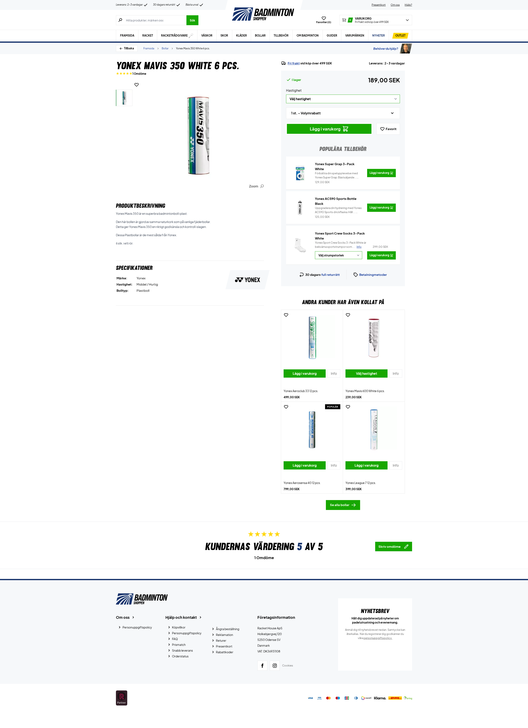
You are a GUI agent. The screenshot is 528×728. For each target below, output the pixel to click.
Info (359, 246)
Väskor (206, 35)
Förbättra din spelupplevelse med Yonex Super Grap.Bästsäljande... (336, 175)
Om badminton (308, 35)
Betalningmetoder (373, 274)
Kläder (241, 35)
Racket (147, 35)
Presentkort (379, 4)
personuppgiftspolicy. (377, 638)
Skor (224, 35)
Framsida (127, 35)
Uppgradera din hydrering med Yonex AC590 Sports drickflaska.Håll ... (338, 210)
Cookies (287, 665)
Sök (192, 20)
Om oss (395, 4)
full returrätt (330, 274)
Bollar (260, 35)
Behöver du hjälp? (385, 48)
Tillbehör (281, 35)
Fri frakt (294, 63)
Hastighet (294, 90)
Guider (332, 35)
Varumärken (354, 35)
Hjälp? (408, 4)
